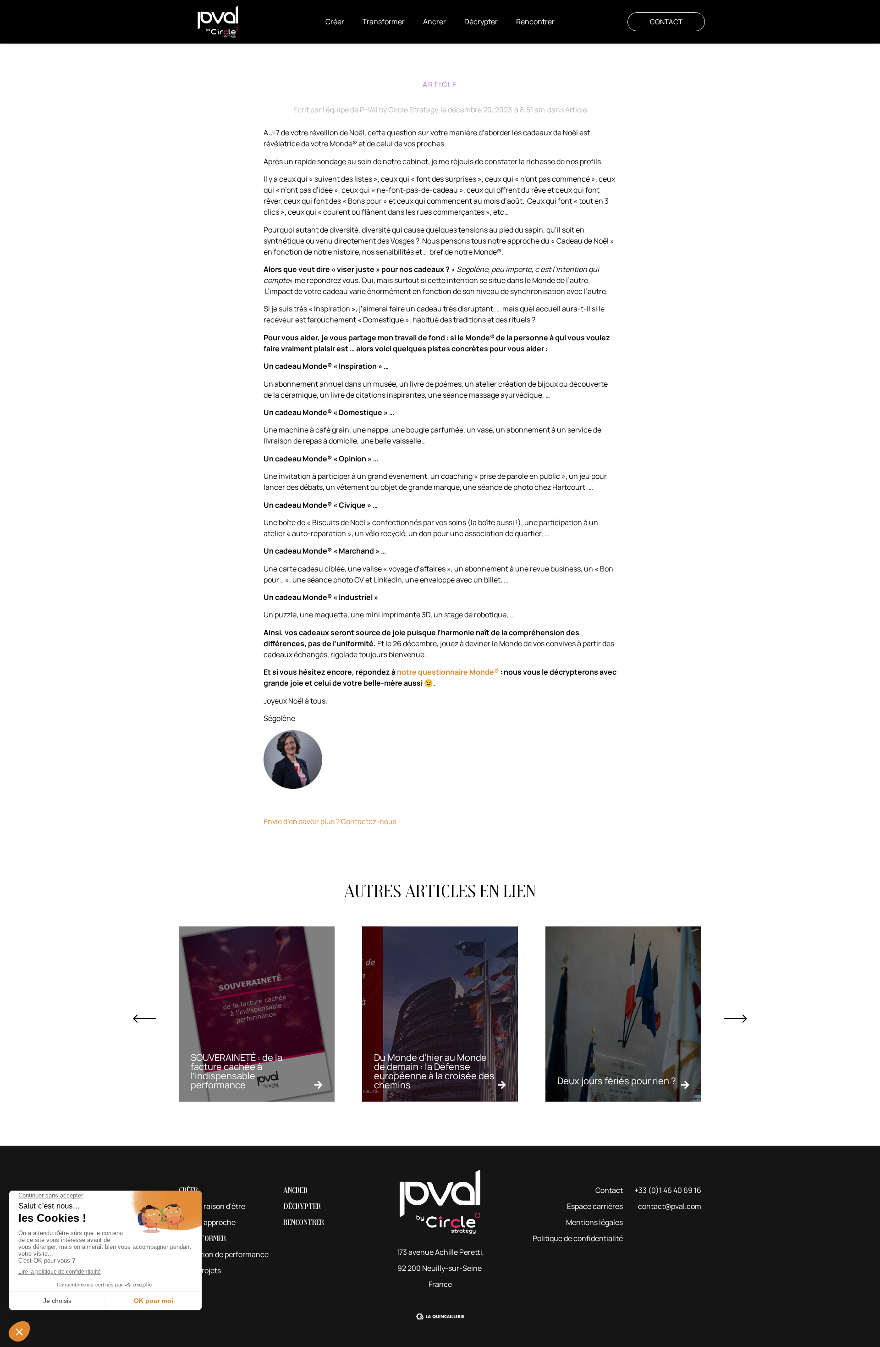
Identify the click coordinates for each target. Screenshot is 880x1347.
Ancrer (295, 1190)
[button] (335, 21)
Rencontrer (303, 1222)
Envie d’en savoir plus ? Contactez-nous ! (332, 821)
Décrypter (302, 1206)
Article (576, 110)
